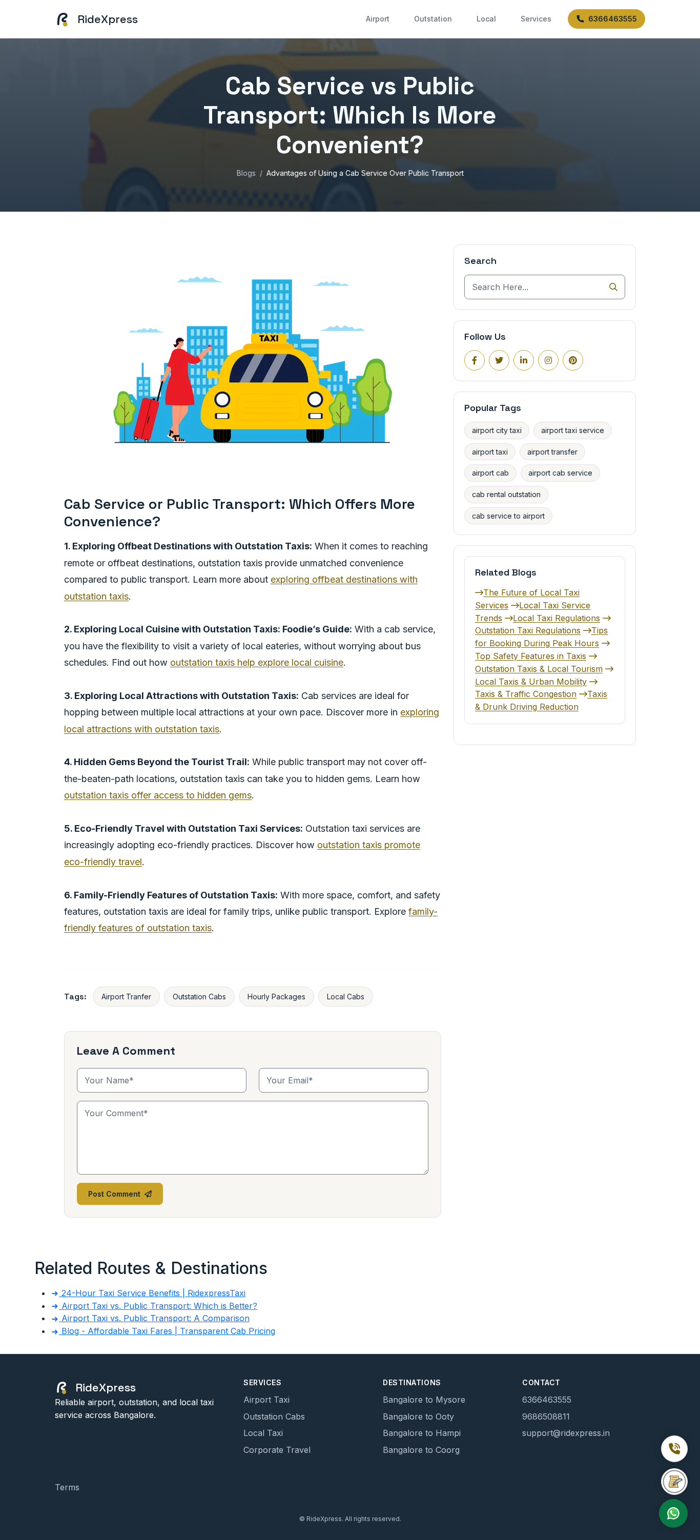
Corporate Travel (277, 1450)
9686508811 (546, 1416)
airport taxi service (572, 430)
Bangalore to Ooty (418, 1416)
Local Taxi (263, 1433)
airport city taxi (497, 430)
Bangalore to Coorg (421, 1450)
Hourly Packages (276, 996)
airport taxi (490, 451)
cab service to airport (508, 515)
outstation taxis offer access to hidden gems (158, 795)
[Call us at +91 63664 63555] (674, 1448)
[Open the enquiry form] (674, 1481)
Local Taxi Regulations (556, 618)
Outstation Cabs (199, 996)
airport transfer (552, 451)
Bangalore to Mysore (424, 1399)
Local (486, 18)
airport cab (490, 472)
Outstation (433, 18)
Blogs (246, 173)
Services (536, 18)
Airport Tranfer (126, 996)
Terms (67, 1487)
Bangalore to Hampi (422, 1433)
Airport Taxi (266, 1399)
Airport (377, 18)
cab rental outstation (506, 494)
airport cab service (560, 472)
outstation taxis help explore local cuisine (256, 662)
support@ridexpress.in (566, 1433)
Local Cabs (345, 996)
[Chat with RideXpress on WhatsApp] (673, 1513)
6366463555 (612, 18)
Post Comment (114, 1193)
